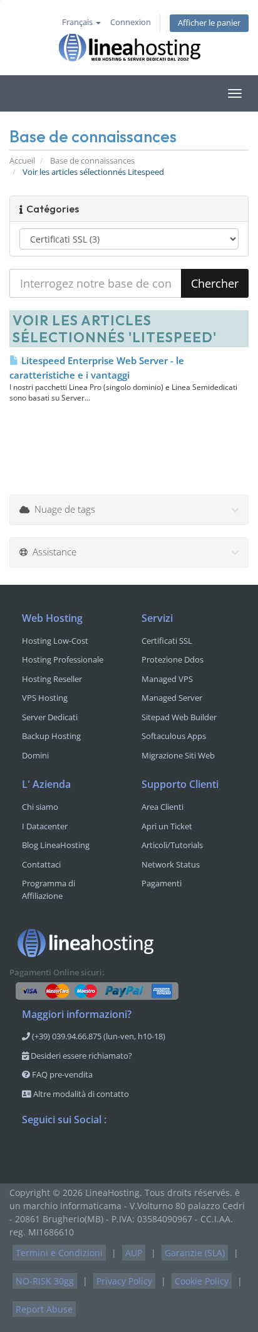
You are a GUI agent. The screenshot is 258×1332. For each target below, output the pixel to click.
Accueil (22, 160)
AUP (133, 1253)
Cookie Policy (202, 1281)
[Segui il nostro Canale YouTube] (82, 1153)
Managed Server (172, 697)
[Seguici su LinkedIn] (107, 1153)
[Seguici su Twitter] (57, 1153)
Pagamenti (162, 883)
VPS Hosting (45, 697)
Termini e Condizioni (59, 1253)
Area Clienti (162, 806)
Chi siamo (40, 806)
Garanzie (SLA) (195, 1253)
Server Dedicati (50, 717)
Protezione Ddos (173, 659)
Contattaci (41, 864)
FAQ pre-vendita (61, 1074)
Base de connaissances (92, 160)
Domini (35, 755)
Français (78, 22)
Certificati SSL (167, 640)
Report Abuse (44, 1309)
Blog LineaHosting (56, 845)
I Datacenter (45, 826)
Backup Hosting (51, 736)
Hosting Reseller (52, 678)
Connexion (130, 22)
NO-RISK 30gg (45, 1281)
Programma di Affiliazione (48, 889)
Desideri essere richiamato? (80, 1055)
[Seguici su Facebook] (32, 1153)
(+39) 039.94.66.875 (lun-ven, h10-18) (97, 1036)
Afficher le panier (209, 23)
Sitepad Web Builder (179, 717)
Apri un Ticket (167, 826)
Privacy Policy (124, 1281)
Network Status (171, 864)
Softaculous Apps (174, 736)
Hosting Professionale (62, 659)
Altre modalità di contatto (80, 1093)
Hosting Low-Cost (55, 640)
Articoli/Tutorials (172, 845)
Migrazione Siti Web (178, 755)
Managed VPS (167, 678)
